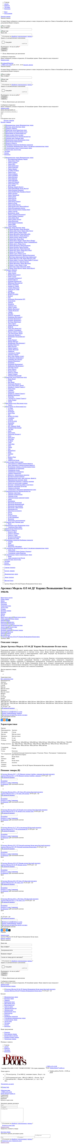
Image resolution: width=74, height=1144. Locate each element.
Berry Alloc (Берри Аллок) (16, 356)
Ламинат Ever (12, 305)
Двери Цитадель (25, 248)
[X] (9, 720)
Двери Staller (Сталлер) (31, 260)
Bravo (9, 524)
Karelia (10, 380)
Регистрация (8, 13)
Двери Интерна (13, 177)
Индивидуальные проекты (16, 476)
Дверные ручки (13, 496)
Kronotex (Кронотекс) (14, 320)
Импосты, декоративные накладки (18, 475)
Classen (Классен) (13, 310)
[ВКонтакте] (2, 720)
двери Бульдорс (24, 261)
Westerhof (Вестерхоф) (14, 375)
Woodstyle (11, 304)
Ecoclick (10, 419)
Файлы (3, 633)
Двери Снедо (22, 253)
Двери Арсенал (12, 193)
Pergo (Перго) (12, 369)
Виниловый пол (21, 133)
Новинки (7, 1032)
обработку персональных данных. (21, 36)
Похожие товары (6, 630)
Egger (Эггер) (12, 276)
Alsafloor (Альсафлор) (14, 330)
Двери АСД (20, 252)
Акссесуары (17, 149)
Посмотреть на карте (7, 1084)
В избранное (4, 784)
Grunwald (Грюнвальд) (15, 278)
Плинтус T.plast (13, 535)
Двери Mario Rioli (13, 218)
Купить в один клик (8, 1125)
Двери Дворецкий (13, 195)
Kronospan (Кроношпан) (15, 364)
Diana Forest (11, 388)
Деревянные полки (14, 470)
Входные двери (20, 127)
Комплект (4, 622)
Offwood (10, 424)
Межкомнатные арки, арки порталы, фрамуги (22, 478)
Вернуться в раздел (7, 617)
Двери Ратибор (23, 247)
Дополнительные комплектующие (18, 497)
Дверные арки (19, 138)
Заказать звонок (5, 16)
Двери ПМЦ (12, 224)
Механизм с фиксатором (15, 507)
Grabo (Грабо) (12, 400)
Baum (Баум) (12, 379)
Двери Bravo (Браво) (14, 201)
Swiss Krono (11, 301)
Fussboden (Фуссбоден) (15, 359)
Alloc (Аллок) (12, 271)
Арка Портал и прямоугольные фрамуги (20, 463)
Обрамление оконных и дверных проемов (21, 481)
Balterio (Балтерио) (13, 309)
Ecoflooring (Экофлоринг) (16, 358)
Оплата (6, 153)
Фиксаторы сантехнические (16, 520)
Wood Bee (11, 397)
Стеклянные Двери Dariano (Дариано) (19, 551)
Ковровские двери (13, 213)
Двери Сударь (22, 265)
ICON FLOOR (12, 421)
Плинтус (14, 143)
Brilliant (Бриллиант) (14, 275)
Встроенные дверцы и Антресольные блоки (21, 467)
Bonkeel (10, 296)
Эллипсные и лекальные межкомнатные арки (22, 489)
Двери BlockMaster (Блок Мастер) (18, 188)
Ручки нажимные (13, 517)
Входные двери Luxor (29, 257)
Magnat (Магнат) (13, 341)
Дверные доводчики (14, 493)
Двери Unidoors (13, 174)
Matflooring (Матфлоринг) (16, 366)
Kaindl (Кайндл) (13, 279)
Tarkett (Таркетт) (13, 348)
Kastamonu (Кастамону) (15, 317)
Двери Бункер (22, 237)
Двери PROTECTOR (29, 258)
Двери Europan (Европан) (16, 190)
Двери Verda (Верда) (14, 205)
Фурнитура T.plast (13, 538)
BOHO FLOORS (13, 294)
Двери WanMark (13, 175)
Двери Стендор (12, 211)
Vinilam (10, 458)
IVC (9, 455)
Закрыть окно (5, 60)
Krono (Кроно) (12, 340)
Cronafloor (11, 418)
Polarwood (11, 392)
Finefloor (10, 454)
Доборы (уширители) (14, 473)
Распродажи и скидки (11, 1035)
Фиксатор (11, 519)
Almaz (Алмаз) (12, 307)
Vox (9, 414)
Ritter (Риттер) (12, 346)
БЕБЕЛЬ (10, 327)
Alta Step (10, 429)
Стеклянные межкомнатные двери (38, 146)
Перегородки (18, 141)
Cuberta (10, 312)
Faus (9, 297)
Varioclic (10, 302)
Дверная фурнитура (24, 136)
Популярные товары (10, 1034)
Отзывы (3, 628)
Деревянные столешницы (16, 471)
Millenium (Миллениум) (15, 283)
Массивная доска (22, 131)
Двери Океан (12, 196)
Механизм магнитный (15, 502)
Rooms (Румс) (12, 371)
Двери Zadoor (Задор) (14, 219)
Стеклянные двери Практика (17, 553)
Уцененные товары (10, 1039)
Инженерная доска (23, 140)
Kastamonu (11, 362)
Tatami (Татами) (13, 374)
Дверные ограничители (15, 494)
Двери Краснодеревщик (15, 222)
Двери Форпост (24, 235)
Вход (5, 12)
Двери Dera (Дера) (13, 161)
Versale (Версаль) (13, 325)
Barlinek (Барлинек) (14, 395)
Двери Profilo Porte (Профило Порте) (19, 192)
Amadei (10, 291)
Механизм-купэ (13, 509)
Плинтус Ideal (12, 532)
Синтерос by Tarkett (14, 353)
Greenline (11, 390)
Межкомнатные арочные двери (17, 480)
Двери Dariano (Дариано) (15, 216)
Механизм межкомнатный (16, 504)
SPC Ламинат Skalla (14, 426)
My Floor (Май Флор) (14, 322)
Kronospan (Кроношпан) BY (16, 299)
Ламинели (11, 351)
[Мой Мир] (7, 720)
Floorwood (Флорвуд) (14, 335)
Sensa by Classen (13, 372)
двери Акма (11, 550)
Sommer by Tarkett (13, 286)
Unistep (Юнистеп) (13, 288)
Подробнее (4, 781)
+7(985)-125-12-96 (6, 65)
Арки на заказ (19, 135)
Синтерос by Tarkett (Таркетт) (17, 398)
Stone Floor (11, 437)
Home (9, 338)
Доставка (7, 7)
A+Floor (10, 408)
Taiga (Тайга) (12, 323)
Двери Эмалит (12, 169)
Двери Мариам (12, 178)
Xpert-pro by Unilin (13, 289)
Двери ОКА (11, 164)
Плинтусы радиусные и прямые (18, 483)
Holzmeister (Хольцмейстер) (16, 336)
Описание (4, 623)
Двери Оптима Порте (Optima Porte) (19, 209)
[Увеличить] (20, 636)
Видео (3, 635)
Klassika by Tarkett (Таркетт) (16, 387)
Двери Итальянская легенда (16, 208)
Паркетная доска (21, 130)
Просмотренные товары (8, 986)
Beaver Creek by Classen (15, 331)
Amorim (10, 541)
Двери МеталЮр (25, 234)
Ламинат (14, 128)
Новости (7, 5)
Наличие (3, 632)
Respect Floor (12, 457)
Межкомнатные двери (26, 125)
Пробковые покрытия (26, 144)
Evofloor (10, 441)
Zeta (9, 449)
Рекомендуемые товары (11, 1037)
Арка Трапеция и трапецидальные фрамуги (21, 465)
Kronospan (11, 411)
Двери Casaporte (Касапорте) (17, 214)
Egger (9, 431)
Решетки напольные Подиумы (17, 486)
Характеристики (6, 625)
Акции (6, 4)
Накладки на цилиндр (15, 511)
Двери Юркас (12, 200)
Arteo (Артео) (12, 273)
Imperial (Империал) (14, 361)
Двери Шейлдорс (13, 183)
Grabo (10, 442)
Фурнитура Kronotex (14, 537)
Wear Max (11, 439)
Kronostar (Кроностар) (14, 281)
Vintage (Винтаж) (13, 349)
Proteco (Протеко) (13, 284)
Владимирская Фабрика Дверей (18, 159)
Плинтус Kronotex (13, 533)
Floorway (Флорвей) (14, 315)
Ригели (10, 514)
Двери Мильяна (13, 180)
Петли (10, 512)
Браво (10, 556)
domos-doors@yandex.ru (57, 1068)
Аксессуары (4, 627)
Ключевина (11, 501)
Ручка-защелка (12, 515)
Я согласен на (18, 36)
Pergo (9, 436)
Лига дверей (12, 185)
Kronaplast (11, 423)
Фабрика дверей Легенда (15, 187)
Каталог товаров (8, 120)
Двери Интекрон (25, 245)
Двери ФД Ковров (13, 182)
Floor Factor (11, 432)
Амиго (10, 405)
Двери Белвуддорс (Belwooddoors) (18, 206)
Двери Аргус (22, 244)
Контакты (7, 8)
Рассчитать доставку (21, 715)
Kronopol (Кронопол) (14, 318)
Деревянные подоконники (16, 468)
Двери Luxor (12, 172)
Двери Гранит (22, 232)
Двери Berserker (24, 229)
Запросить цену (17, 1141)
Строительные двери (25, 148)
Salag (9, 445)
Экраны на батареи (14, 488)
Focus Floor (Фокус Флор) (16, 385)
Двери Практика (13, 167)
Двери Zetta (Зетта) (27, 231)
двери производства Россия (16, 558)
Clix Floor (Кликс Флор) (15, 333)
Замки (10, 499)
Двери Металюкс (25, 263)
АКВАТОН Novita (13, 460)
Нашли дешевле (17, 713)
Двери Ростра (12, 198)
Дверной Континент (28, 255)
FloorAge (10, 410)
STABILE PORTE (13, 170)
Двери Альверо (12, 162)
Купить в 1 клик (17, 711)
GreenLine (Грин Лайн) (15, 527)
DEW (9, 452)
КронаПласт (12, 450)
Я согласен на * (18, 1123)
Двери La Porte (12, 203)
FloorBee (10, 314)
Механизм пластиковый (15, 506)
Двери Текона (12, 226)
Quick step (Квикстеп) (14, 328)
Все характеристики (7, 679)
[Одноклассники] (4, 720)
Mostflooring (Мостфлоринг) (16, 343)
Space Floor (11, 413)
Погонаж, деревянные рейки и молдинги (20, 484)
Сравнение (14, 782)
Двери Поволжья (13, 165)
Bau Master (11, 292)
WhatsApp (10, 63)
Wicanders (11, 545)
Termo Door (20, 239)
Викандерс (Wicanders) (15, 546)
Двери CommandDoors (30, 242)
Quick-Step (11, 444)
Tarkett (10, 401)
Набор (3, 620)
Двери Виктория (13, 221)
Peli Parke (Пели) (13, 367)
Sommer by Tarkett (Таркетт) (16, 393)
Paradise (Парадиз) (13, 344)
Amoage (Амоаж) (13, 354)
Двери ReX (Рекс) (26, 250)
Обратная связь (5, 1090)
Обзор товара (5, 619)
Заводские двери (25, 266)
